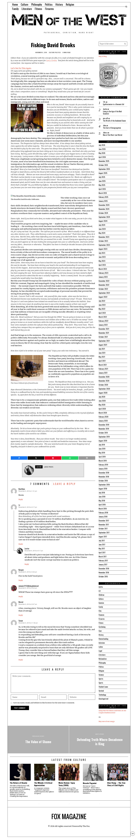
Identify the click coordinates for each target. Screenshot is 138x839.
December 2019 (104, 424)
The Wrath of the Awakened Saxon (114, 121)
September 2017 (104, 532)
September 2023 (104, 245)
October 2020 (103, 384)
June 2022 (102, 305)
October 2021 (103, 337)
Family (101, 607)
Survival (101, 690)
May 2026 (102, 153)
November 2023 (104, 237)
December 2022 (104, 281)
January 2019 (103, 468)
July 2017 (102, 540)
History (101, 635)
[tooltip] (19, 458)
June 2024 (102, 229)
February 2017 (103, 560)
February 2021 (103, 369)
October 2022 (103, 289)
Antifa (101, 587)
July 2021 (102, 349)
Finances (101, 615)
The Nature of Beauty (18, 783)
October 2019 (103, 432)
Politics (58, 52)
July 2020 (102, 396)
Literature (102, 655)
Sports (101, 682)
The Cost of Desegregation (112, 128)
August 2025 (103, 173)
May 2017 (102, 548)
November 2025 (104, 161)
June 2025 (102, 181)
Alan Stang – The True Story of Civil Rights (116, 784)
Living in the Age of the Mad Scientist (112, 112)
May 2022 (102, 309)
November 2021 (104, 333)
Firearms (102, 619)
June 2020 (102, 400)
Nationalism (103, 659)
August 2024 (103, 221)
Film (100, 611)
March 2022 (103, 317)
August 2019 (103, 440)
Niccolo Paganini (89, 783)
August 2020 (103, 392)
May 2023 (102, 261)
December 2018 (104, 472)
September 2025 (104, 169)
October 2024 (103, 213)
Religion (101, 670)
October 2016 (103, 576)
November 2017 (104, 524)
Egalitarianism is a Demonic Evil (113, 104)
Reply (21, 499)
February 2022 (103, 321)
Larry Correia (51, 60)
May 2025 (102, 185)
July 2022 (102, 301)
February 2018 (103, 512)
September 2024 (104, 217)
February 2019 (103, 464)
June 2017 (102, 544)
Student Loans (103, 686)
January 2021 (103, 373)
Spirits (101, 678)
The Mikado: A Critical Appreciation (43, 784)
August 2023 (103, 249)
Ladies (101, 647)
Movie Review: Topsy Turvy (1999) (67, 784)
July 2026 (102, 145)
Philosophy (102, 663)
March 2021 (103, 365)
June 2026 (102, 149)
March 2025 (103, 193)
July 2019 (102, 444)
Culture (51, 52)
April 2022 (102, 313)
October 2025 (103, 165)
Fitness (101, 623)
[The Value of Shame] (38, 739)
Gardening (102, 627)
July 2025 (102, 177)
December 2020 (104, 377)
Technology (102, 694)
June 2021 (102, 353)
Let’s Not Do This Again (21, 68)
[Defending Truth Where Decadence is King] (99, 739)
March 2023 (103, 269)
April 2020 (102, 408)
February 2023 (103, 273)
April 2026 (102, 157)
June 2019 (102, 448)
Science (101, 674)
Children (101, 595)
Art (100, 591)
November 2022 (104, 285)
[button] (125, 44)
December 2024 (104, 205)
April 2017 (102, 552)
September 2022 (104, 293)
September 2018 (104, 484)
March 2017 (103, 556)
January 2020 (103, 420)
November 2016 (104, 572)
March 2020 (103, 412)
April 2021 (102, 361)
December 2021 (104, 329)
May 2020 (102, 404)
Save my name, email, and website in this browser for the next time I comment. (44, 703)
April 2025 (102, 189)
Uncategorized (103, 698)
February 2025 (103, 197)
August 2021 (103, 345)
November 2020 (104, 380)
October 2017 (103, 528)
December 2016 (104, 568)
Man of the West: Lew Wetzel (112, 135)
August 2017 (103, 536)
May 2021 (102, 357)
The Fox (86, 826)
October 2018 (103, 480)
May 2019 (102, 452)
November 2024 (104, 209)
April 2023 (102, 265)
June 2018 (102, 496)
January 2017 (103, 564)
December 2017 (104, 520)
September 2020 (104, 388)
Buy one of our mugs (107, 721)
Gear (100, 631)
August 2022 (103, 297)
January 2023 (103, 277)
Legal (100, 651)
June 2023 (102, 257)
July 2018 (102, 492)
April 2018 (102, 504)
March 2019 (103, 460)
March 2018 (103, 508)
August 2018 (103, 488)
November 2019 (104, 428)
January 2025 (103, 201)
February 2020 (103, 416)
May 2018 (102, 500)
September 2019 (104, 436)
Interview (102, 643)
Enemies (101, 603)
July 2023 (102, 253)
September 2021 (104, 341)
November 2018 (104, 476)
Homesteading (103, 639)
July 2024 (102, 225)
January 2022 (103, 325)
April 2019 (102, 456)
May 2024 (102, 233)
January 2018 (103, 516)
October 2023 (103, 241)
